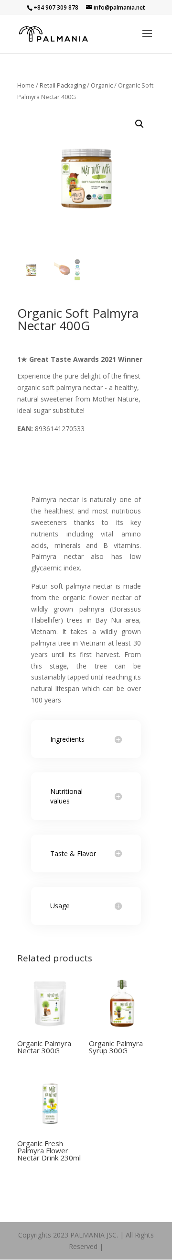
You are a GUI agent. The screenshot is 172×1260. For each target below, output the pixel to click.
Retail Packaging (63, 85)
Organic (102, 85)
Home (25, 85)
